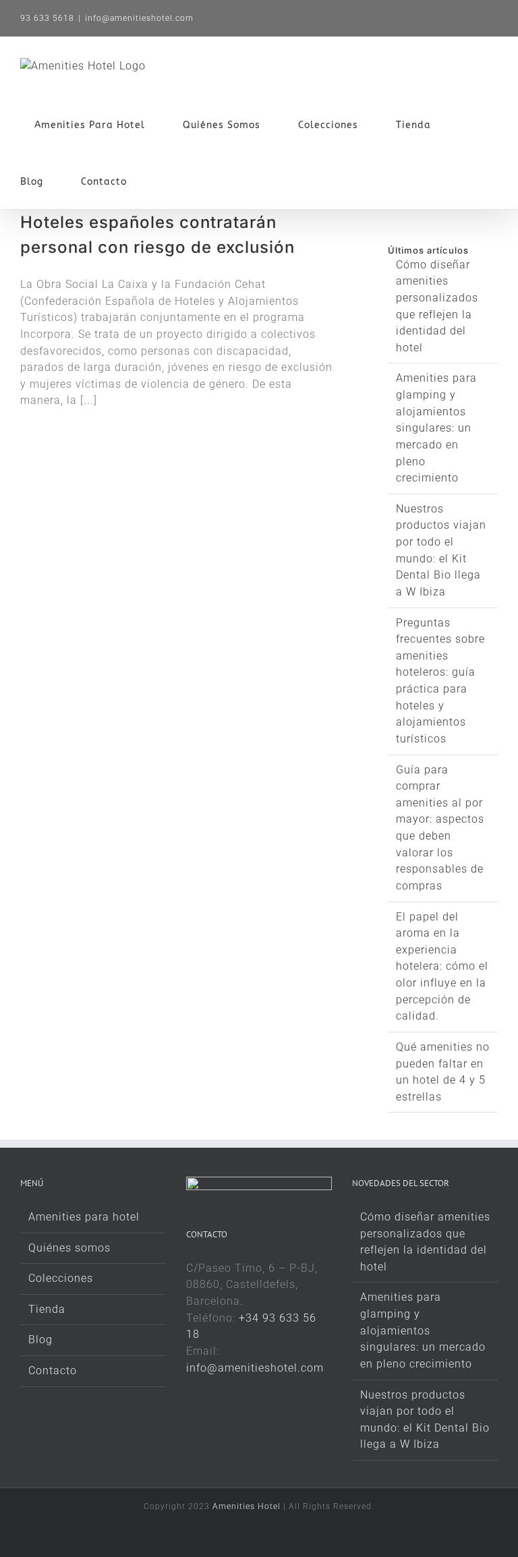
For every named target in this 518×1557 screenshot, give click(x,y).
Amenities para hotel (84, 1216)
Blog (40, 1339)
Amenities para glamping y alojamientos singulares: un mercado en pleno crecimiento (436, 428)
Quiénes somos (69, 1247)
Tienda (46, 1309)
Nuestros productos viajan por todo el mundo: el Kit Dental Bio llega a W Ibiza (425, 1419)
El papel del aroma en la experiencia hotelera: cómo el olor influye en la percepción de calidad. (442, 966)
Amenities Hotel (246, 1506)
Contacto (52, 1370)
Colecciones (60, 1278)
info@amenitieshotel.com (139, 18)
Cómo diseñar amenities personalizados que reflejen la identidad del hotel (425, 1241)
